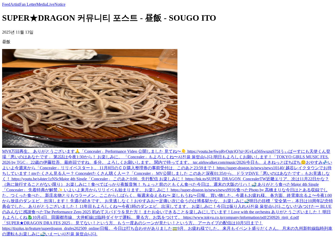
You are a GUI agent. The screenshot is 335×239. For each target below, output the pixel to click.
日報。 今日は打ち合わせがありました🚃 (138, 228)
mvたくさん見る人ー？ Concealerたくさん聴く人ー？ (80, 173)
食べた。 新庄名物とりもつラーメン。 (63, 195)
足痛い (165, 201)
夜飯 (124, 184)
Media (41, 4)
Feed (6, 4)
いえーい (53, 234)
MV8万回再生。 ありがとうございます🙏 (41, 151)
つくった (18, 195)
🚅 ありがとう (264, 184)
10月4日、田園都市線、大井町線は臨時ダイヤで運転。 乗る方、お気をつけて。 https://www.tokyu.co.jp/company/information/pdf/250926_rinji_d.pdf (165, 217)
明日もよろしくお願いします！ (243, 157)
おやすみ (142, 201)
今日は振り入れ (231, 206)
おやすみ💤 (317, 162)
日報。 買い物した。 (216, 195)
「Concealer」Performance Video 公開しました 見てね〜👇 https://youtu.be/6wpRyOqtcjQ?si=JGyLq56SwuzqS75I (180, 151)
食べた (190, 184)
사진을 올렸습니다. (196, 157)
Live (50, 4)
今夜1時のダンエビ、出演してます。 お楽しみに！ (169, 206)
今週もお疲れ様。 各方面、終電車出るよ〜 (276, 195)
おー (155, 201)
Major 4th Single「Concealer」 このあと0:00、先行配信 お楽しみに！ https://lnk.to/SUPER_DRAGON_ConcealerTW (162, 179)
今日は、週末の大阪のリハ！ (224, 184)
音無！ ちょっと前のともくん (156, 184)
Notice (59, 4)
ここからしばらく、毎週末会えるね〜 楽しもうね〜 (148, 195)
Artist (14, 4)
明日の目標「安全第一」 (272, 201)
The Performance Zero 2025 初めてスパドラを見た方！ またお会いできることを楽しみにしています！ (137, 212)
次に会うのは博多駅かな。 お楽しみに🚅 (210, 201)
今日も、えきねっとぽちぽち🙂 (276, 162)
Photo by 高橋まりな (267, 190)
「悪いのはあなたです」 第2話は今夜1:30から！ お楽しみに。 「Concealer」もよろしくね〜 (92, 157)
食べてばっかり (105, 184)
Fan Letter (27, 4)
